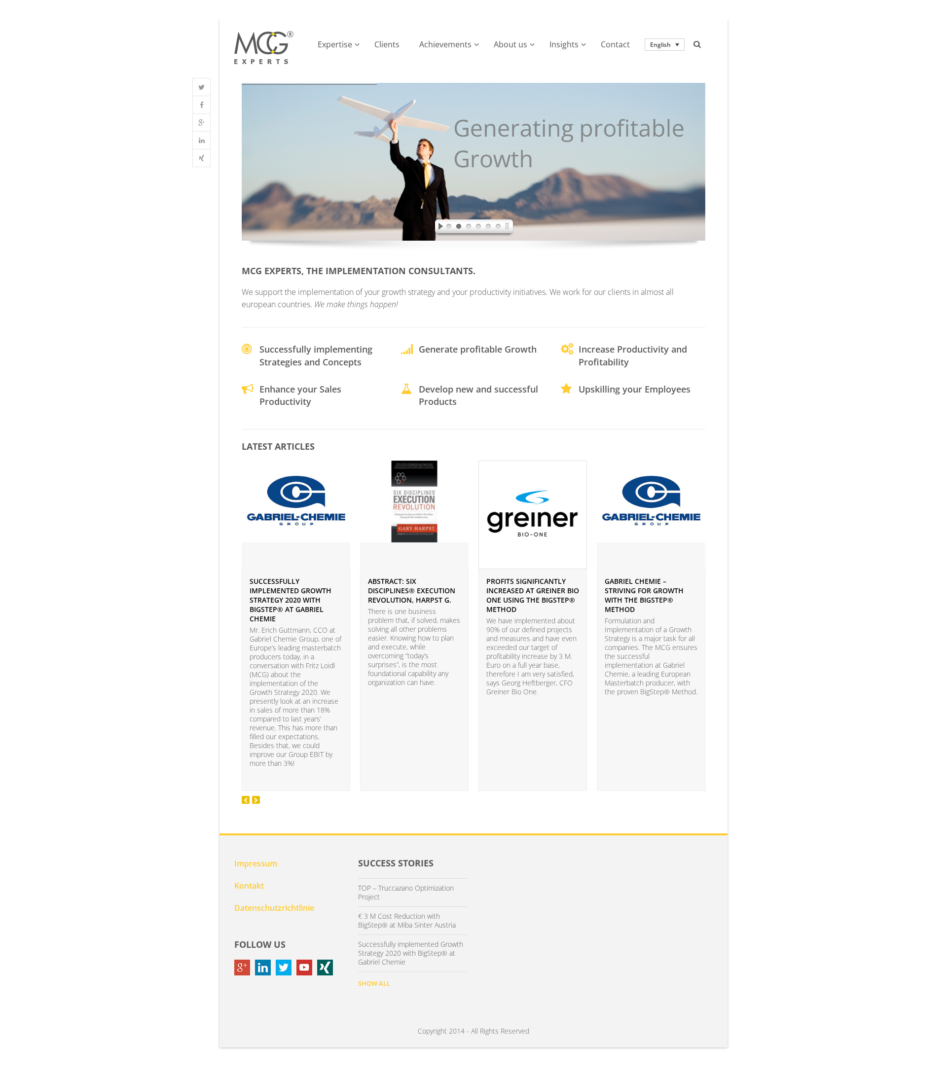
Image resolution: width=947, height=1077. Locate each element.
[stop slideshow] (509, 228)
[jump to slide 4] (478, 228)
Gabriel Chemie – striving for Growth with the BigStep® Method (644, 595)
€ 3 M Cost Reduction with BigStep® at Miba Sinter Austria (407, 921)
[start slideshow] (438, 228)
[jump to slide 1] (449, 228)
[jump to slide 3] (469, 228)
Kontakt (249, 885)
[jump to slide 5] (488, 228)
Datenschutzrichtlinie (274, 907)
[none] (665, 44)
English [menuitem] (660, 44)
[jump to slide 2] (459, 228)
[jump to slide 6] (498, 228)
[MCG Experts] (263, 48)
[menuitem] (665, 44)
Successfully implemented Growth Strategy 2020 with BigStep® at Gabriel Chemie (290, 599)
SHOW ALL (374, 983)
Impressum (255, 863)
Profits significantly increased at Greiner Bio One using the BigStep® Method (532, 595)
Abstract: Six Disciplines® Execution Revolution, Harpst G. (411, 590)
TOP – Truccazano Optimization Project (406, 892)
